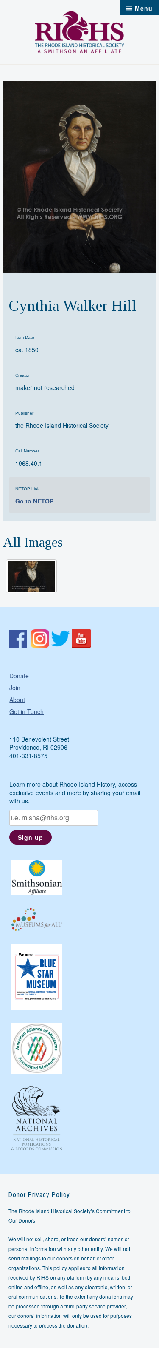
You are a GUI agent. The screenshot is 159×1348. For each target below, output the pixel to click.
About (17, 699)
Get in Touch (26, 711)
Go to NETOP (34, 501)
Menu (144, 8)
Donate (19, 675)
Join (14, 687)
